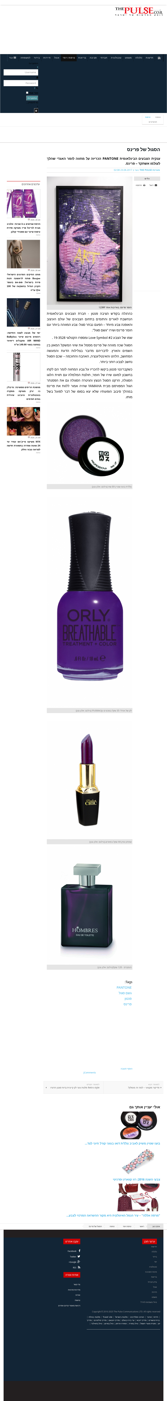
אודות (78, 1295)
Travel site (107, 1317)
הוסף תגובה (126, 1068)
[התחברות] (36, 110)
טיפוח (147, 117)
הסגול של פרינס (143, 149)
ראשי (142, 1226)
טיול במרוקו (109, 1323)
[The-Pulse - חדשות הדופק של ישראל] (138, 11)
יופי (155, 1261)
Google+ (72, 1262)
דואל (152, 185)
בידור (37, 57)
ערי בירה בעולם (128, 1320)
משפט (128, 57)
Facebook (72, 1251)
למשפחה (25, 57)
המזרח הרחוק (121, 1323)
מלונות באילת (94, 1317)
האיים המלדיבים (137, 1317)
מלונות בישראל (121, 1317)
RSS (74, 1267)
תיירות (47, 57)
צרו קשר (77, 1284)
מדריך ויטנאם (114, 1320)
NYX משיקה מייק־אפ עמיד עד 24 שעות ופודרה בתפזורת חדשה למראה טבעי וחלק (23, 445)
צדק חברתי (152, 1282)
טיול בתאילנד (96, 1323)
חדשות (149, 57)
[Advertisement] (35, 29)
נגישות (77, 1300)
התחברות (32, 98)
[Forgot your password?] (34, 88)
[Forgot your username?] (37, 67)
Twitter (73, 1256)
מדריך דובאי (141, 1320)
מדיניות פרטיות (74, 1289)
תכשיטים (153, 121)
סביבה (93, 57)
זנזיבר (149, 1317)
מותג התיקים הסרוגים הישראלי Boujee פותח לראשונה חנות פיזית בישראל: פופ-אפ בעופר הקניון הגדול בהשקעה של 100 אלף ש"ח (23, 282)
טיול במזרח (133, 1323)
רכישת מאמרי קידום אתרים (69, 1305)
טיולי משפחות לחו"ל (149, 1302)
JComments (90, 1072)
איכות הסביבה (151, 1271)
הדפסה (138, 185)
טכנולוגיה (116, 57)
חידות (155, 1317)
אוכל (56, 57)
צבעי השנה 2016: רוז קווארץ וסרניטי (136, 1179)
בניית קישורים (154, 1320)
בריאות (82, 57)
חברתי (103, 57)
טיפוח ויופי (69, 57)
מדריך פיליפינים (100, 1320)
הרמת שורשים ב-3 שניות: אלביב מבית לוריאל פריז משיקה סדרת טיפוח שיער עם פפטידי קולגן (23, 228)
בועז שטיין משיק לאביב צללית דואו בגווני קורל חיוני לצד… (122, 1143)
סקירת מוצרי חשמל (148, 1323)
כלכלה (138, 57)
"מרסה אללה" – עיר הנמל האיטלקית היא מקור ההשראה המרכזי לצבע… (113, 1215)
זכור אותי (33, 92)
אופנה (158, 117)
